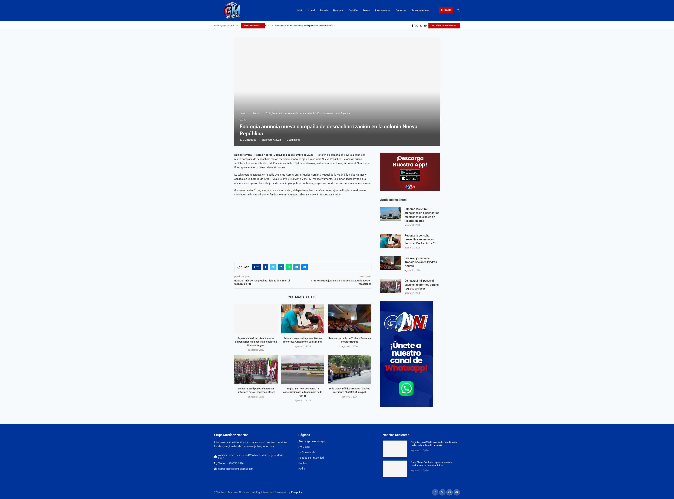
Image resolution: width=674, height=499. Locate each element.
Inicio (300, 10)
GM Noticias (249, 139)
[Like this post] (257, 267)
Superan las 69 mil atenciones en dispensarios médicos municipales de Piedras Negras (256, 342)
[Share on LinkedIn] (281, 267)
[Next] (272, 25)
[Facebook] (412, 25)
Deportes (401, 10)
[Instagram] (421, 25)
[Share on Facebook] (265, 267)
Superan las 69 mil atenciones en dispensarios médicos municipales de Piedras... (313, 25)
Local (311, 10)
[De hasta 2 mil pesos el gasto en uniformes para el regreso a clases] (256, 369)
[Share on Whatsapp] (289, 267)
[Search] (458, 10)
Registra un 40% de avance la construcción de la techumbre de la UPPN (302, 392)
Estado (324, 10)
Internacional (382, 10)
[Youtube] (425, 25)
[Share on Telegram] (296, 267)
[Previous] (268, 25)
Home (243, 113)
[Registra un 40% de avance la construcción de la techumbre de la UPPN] (303, 369)
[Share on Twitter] (273, 267)
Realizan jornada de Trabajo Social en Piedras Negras (421, 262)
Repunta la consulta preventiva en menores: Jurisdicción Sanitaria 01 (420, 239)
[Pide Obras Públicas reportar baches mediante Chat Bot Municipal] (349, 369)
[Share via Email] (304, 267)
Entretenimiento (421, 10)
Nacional (338, 10)
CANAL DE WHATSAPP (445, 25)
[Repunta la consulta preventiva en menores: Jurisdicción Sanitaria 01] (303, 318)
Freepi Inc (297, 492)
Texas (366, 10)
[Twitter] (416, 25)
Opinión (353, 10)
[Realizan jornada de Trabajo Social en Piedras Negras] (349, 318)
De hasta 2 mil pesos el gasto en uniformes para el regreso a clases (422, 284)
